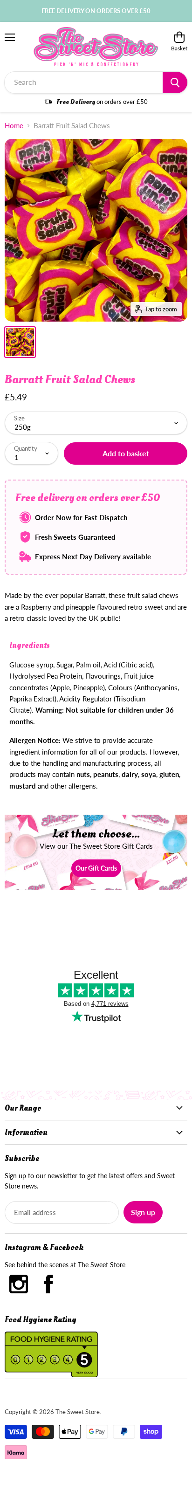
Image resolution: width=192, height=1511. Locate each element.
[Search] (175, 82)
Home (14, 126)
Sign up (143, 1212)
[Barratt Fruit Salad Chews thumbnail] (20, 342)
